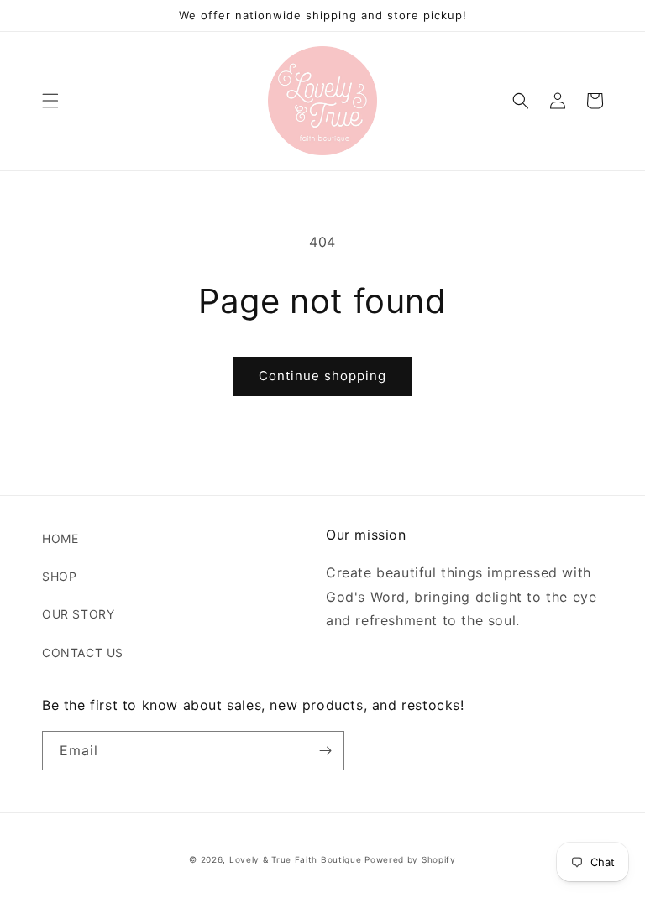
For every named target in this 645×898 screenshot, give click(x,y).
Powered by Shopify (410, 859)
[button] (50, 100)
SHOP (59, 576)
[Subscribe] (325, 750)
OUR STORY (78, 614)
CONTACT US (82, 652)
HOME (60, 538)
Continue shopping (322, 376)
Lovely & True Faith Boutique (295, 859)
